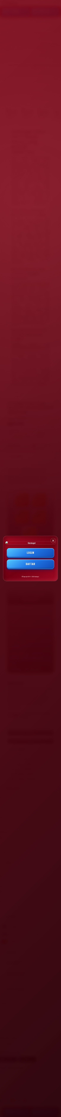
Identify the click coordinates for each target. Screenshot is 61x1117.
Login (30, 553)
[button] (53, 540)
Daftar (30, 564)
